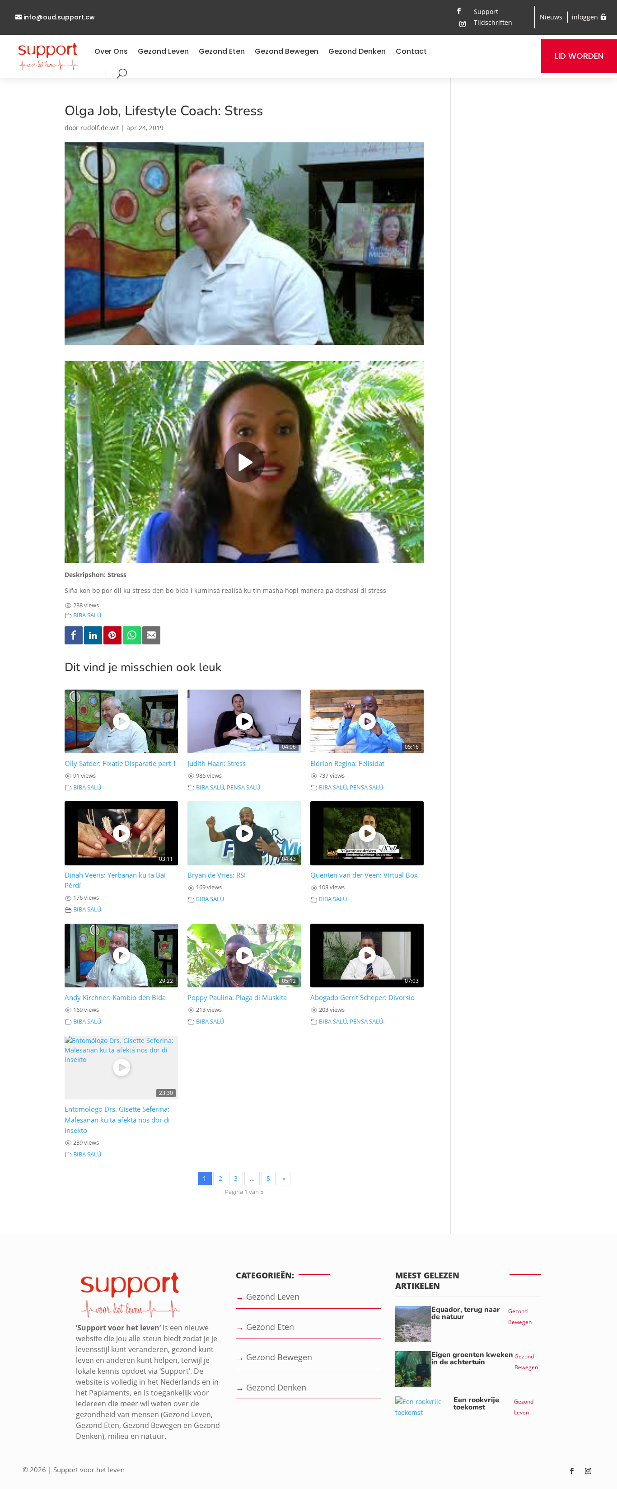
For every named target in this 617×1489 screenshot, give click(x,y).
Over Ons (111, 51)
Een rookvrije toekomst (476, 1403)
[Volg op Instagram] (462, 24)
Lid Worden (579, 55)
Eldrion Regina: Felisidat (347, 763)
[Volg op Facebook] (459, 11)
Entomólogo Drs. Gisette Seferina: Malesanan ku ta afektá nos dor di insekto (117, 1119)
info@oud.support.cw (59, 17)
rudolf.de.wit (99, 127)
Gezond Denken (357, 51)
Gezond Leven (163, 51)
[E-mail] (151, 635)
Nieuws (551, 17)
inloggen (585, 17)
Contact (411, 51)
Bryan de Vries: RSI (216, 875)
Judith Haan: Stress (216, 763)
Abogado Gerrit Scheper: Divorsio (362, 997)
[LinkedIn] (93, 635)
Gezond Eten (222, 51)
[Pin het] (112, 635)
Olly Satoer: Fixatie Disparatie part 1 (121, 763)
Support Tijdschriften (493, 17)
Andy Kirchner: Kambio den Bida (115, 997)
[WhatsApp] (132, 635)
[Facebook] (74, 635)
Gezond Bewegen (286, 51)
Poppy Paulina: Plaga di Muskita (237, 997)
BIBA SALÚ (87, 615)
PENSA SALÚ (243, 787)
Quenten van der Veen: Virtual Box (364, 875)
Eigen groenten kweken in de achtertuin (472, 1358)
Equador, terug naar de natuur (465, 1313)
